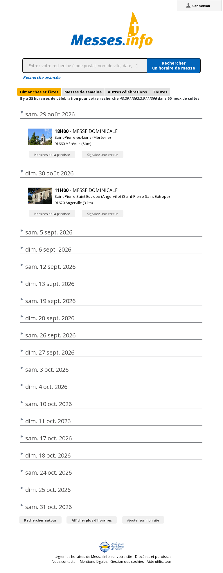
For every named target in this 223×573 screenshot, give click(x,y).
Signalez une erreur (102, 154)
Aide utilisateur (159, 561)
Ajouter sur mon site (143, 520)
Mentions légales (93, 561)
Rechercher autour (40, 520)
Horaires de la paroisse (52, 154)
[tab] (39, 92)
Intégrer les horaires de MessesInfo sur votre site (92, 556)
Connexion (201, 5)
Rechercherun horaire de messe (173, 65)
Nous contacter (64, 561)
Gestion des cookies (127, 561)
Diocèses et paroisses (153, 556)
